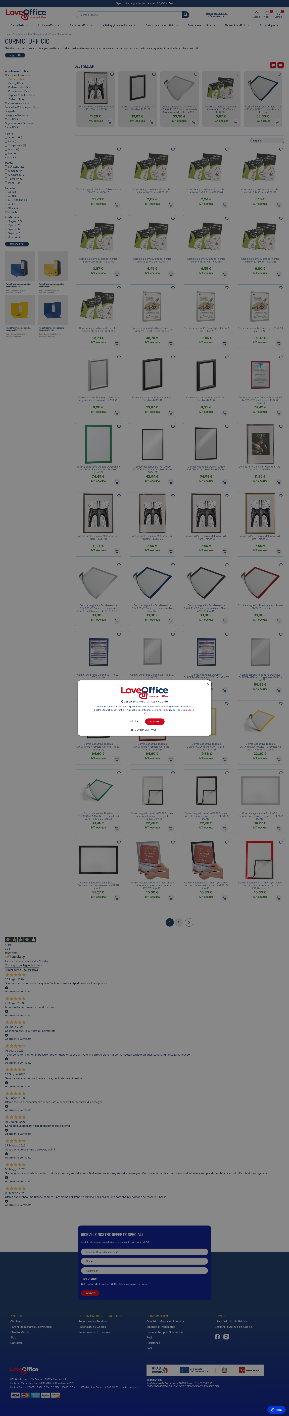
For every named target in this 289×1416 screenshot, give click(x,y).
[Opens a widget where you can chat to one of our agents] (276, 1410)
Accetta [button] (155, 721)
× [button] (207, 684)
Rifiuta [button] (133, 721)
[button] (144, 730)
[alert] (144, 708)
